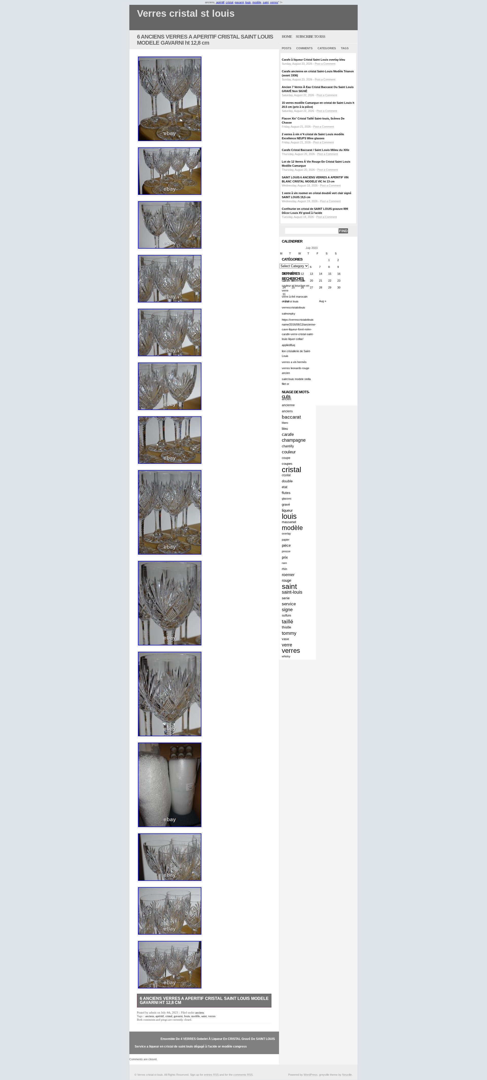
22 (329, 280)
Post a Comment (325, 63)
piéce (286, 545)
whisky (286, 656)
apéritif (220, 2)
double (287, 481)
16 (338, 273)
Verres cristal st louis (186, 13)
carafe (288, 434)
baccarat (291, 417)
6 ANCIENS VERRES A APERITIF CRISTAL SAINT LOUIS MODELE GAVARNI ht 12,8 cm (205, 39)
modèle (256, 2)
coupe (286, 457)
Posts (286, 48)
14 (320, 273)
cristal (229, 2)
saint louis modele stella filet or (296, 381)
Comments (304, 48)
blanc (285, 422)
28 (320, 287)
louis (248, 2)
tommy (289, 633)
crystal (286, 475)
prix (285, 557)
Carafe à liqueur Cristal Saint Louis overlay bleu (313, 59)
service (289, 603)
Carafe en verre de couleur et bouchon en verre (295, 285)
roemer (288, 574)
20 (311, 280)
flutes (286, 493)
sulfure (286, 615)
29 (329, 287)
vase (285, 639)
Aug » (322, 301)
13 (311, 273)
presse (286, 551)
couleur (289, 452)
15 (329, 273)
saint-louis (292, 592)
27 (311, 287)
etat (284, 487)
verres (274, 2)
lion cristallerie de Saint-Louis (296, 353)
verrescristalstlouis (293, 307)
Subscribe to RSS (310, 37)
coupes (287, 464)
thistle (286, 627)
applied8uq (288, 345)
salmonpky (288, 313)
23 (338, 280)
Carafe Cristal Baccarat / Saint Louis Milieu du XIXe (315, 149)
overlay (286, 533)
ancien (286, 399)
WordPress (311, 1074)
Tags (345, 48)
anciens (199, 1012)
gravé (286, 504)
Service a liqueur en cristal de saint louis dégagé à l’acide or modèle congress (191, 1046)
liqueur (287, 510)
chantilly (288, 446)
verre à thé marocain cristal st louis (294, 299)
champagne (294, 440)
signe (287, 609)
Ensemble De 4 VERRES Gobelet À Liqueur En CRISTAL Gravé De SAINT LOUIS (218, 1039)
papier (285, 539)
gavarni (239, 2)
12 (302, 273)
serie (286, 598)
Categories (327, 48)
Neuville (347, 1074)
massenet (289, 522)
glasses (286, 498)
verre (287, 644)
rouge (286, 580)
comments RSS (243, 1074)
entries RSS (211, 1074)
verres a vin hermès (294, 362)
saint (266, 2)
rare (284, 562)
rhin (284, 569)
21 (320, 280)
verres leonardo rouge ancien (295, 370)
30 (338, 287)
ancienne (288, 405)
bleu (285, 429)
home (287, 37)
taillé (287, 621)
